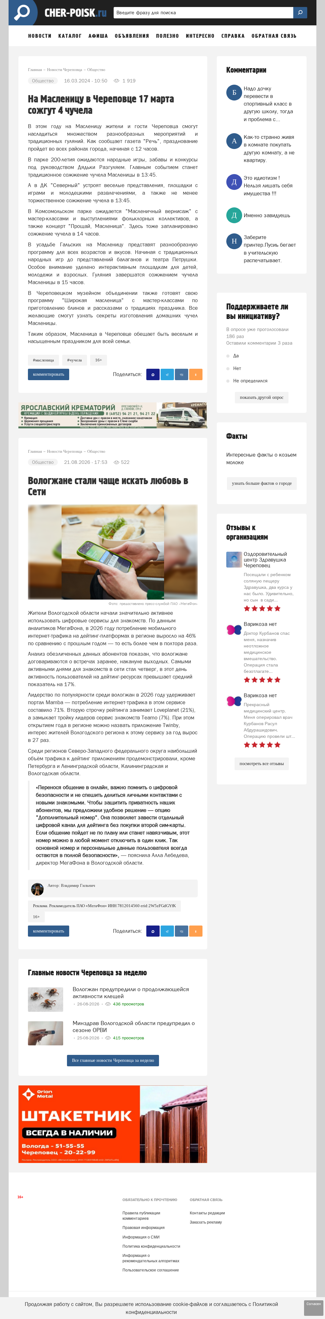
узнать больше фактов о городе (262, 483)
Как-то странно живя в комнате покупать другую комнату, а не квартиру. (269, 148)
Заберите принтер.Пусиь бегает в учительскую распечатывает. (270, 248)
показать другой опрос (261, 397)
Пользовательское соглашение (151, 1270)
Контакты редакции (207, 1213)
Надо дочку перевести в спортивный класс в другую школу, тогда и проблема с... (268, 103)
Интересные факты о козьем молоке (261, 458)
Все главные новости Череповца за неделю (113, 1060)
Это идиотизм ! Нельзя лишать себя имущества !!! (268, 186)
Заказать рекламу (206, 1222)
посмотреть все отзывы (262, 763)
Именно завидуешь (267, 215)
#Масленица (43, 360)
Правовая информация (144, 1227)
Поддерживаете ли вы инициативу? (257, 311)
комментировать (48, 374)
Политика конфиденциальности (151, 1246)
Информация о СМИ (141, 1237)
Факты (236, 436)
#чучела (74, 360)
